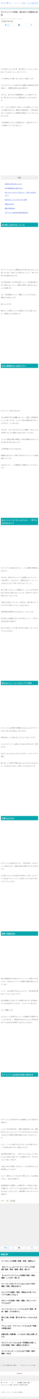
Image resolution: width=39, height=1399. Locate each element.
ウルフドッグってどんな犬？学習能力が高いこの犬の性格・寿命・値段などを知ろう (18, 1344)
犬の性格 (12, 1201)
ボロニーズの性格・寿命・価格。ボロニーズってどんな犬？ (18, 1302)
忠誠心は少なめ (9, 204)
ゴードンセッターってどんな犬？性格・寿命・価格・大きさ (18, 1352)
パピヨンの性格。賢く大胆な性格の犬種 (11, 1365)
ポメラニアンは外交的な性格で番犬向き (16, 212)
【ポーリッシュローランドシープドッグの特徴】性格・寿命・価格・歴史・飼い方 (18, 1268)
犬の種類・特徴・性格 (7, 21)
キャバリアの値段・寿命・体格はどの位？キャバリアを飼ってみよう (18, 1293)
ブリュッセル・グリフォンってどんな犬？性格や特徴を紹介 (18, 1327)
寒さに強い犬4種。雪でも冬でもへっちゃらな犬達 (19, 1319)
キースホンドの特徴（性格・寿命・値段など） (18, 1261)
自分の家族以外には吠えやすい (14, 188)
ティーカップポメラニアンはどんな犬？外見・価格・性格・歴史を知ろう (18, 1285)
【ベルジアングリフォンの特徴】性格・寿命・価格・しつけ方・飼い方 (18, 1276)
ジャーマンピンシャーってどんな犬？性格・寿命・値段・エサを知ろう (18, 1310)
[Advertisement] (19, 48)
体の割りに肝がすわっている (13, 184)
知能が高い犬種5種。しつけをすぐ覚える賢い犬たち (19, 1335)
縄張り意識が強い (10, 208)
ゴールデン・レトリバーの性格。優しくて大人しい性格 (29, 1365)
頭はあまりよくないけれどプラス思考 (16, 199)
